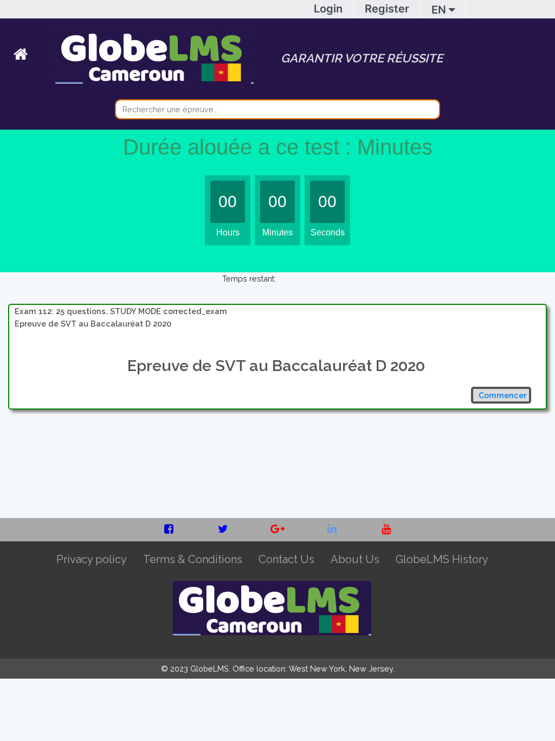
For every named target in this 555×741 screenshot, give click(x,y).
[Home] (34, 56)
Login (328, 8)
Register (387, 8)
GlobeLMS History (442, 559)
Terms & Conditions (192, 559)
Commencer (502, 395)
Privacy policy (91, 559)
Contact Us (286, 559)
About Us (355, 559)
